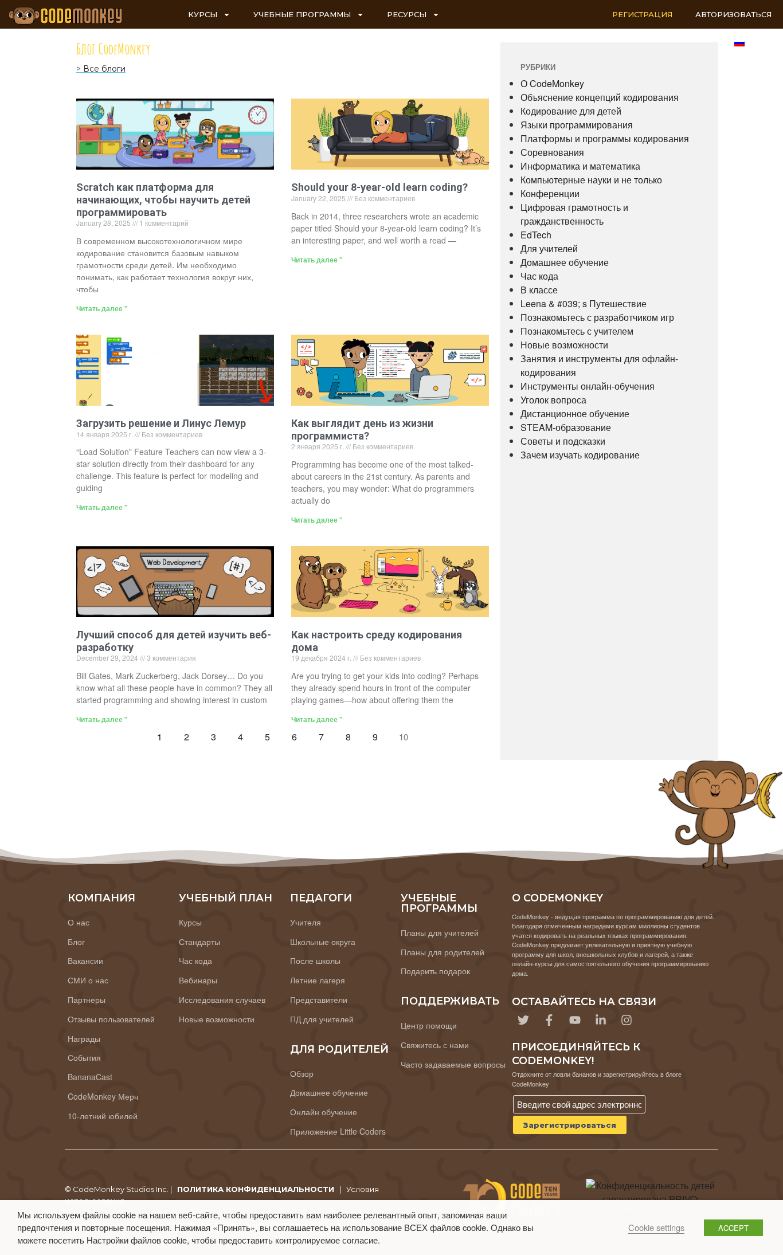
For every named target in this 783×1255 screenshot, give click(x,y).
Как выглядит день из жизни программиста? (362, 429)
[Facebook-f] (549, 1020)
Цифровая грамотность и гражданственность (574, 214)
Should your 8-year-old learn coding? (379, 187)
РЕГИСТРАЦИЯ (642, 14)
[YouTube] (574, 1020)
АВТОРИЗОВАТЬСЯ (733, 14)
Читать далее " (102, 308)
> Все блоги (101, 69)
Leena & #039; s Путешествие (583, 303)
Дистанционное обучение (574, 413)
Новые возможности (564, 344)
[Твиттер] (523, 1020)
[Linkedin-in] (600, 1020)
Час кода (539, 276)
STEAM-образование (565, 427)
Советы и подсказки (562, 441)
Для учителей (549, 248)
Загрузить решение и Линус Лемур (161, 423)
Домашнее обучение (564, 262)
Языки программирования (576, 124)
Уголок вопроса (553, 399)
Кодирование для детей (570, 110)
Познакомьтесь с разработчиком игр (597, 317)
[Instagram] (626, 1020)
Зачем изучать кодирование (580, 454)
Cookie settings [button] (656, 1227)
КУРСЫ (202, 14)
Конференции (550, 193)
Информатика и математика (580, 165)
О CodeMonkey (552, 83)
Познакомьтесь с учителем (576, 331)
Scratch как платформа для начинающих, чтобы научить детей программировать (163, 199)
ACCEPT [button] (733, 1227)
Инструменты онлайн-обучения (587, 386)
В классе (539, 289)
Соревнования (552, 152)
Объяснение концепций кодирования (599, 97)
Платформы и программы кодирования (604, 138)
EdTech (535, 234)
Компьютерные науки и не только (591, 179)
